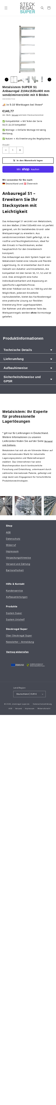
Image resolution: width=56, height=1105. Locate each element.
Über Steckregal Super (19, 635)
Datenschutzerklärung (42, 704)
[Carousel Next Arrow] (49, 79)
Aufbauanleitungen (16, 596)
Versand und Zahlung (18, 563)
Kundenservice (14, 590)
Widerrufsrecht (43, 708)
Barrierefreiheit (15, 570)
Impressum (12, 551)
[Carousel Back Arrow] (6, 79)
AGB (8, 532)
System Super (14, 613)
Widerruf (11, 545)
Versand (18, 708)
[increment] (20, 150)
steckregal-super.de (20, 704)
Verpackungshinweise (18, 557)
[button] (6, 8)
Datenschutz (13, 538)
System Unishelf (15, 619)
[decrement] (5, 150)
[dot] (22, 512)
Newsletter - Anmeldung (20, 641)
